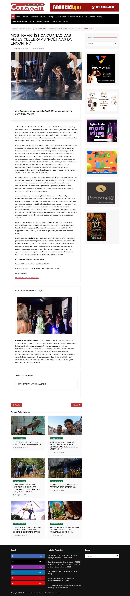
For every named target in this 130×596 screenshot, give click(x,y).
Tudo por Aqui (56, 21)
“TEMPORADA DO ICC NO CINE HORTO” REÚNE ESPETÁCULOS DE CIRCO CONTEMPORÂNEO (27, 529)
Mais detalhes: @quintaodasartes (27, 278)
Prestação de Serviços (19, 21)
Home (18, 17)
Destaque (51, 17)
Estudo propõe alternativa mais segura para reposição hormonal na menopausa (62, 556)
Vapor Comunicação (37, 48)
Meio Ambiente (90, 17)
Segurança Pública (42, 21)
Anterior (17, 405)
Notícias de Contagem (37, 17)
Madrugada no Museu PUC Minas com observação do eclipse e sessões (61, 579)
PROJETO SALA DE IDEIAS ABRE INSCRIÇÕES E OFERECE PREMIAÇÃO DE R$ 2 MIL (64, 529)
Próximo (75, 405)
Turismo (65, 21)
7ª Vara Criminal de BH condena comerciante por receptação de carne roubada (64, 586)
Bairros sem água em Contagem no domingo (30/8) (63, 573)
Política (99, 17)
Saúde (31, 21)
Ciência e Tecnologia (75, 17)
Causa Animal (61, 17)
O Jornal (25, 17)
